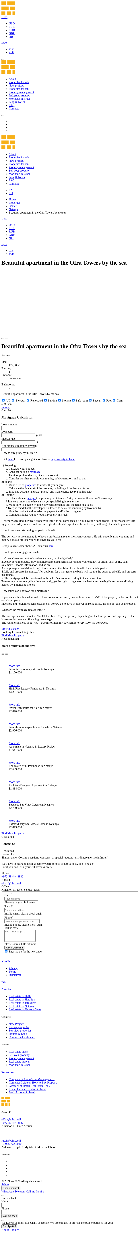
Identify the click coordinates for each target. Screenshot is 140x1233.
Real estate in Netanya (21, 1006)
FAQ (12, 105)
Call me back (10, 1216)
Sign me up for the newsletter (25, 951)
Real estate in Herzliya (22, 999)
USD (12, 23)
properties (31, 485)
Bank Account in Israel (22, 1092)
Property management (21, 92)
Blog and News (7, 1072)
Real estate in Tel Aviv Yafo (25, 1009)
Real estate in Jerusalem (22, 1002)
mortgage (35, 471)
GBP (12, 33)
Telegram (20, 1191)
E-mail (8, 906)
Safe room (82, 400)
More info (14, 665)
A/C (8, 400)
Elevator (20, 400)
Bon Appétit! (9, 1226)
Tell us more (11, 927)
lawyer (32, 498)
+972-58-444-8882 (12, 876)
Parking (52, 400)
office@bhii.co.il (11, 883)
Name (8, 895)
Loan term (7, 431)
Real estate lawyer (19, 1061)
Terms (12, 971)
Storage (66, 400)
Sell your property (19, 95)
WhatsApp (7, 1191)
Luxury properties (19, 1027)
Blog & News (17, 101)
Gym (119, 400)
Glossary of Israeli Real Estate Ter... (29, 1085)
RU (11, 193)
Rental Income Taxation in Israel (27, 1089)
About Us (5, 961)
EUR (12, 26)
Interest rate (8, 438)
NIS (11, 36)
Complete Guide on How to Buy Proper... (33, 1082)
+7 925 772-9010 (11, 1143)
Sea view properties (20, 1030)
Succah (97, 400)
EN (11, 189)
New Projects (16, 1023)
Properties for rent (19, 88)
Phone (8, 917)
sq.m (11, 49)
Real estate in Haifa (20, 996)
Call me (31, 1191)
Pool (109, 400)
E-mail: (5, 879)
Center (12, 206)
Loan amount (9, 424)
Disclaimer (15, 974)
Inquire (5, 407)
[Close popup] (2, 1195)
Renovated (36, 400)
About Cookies (10, 1229)
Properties (14, 202)
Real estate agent (18, 1051)
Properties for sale (19, 82)
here (11, 459)
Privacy (13, 968)
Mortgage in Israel (19, 98)
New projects (16, 85)
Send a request (11, 1188)
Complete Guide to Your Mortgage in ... (32, 1079)
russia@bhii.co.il (11, 1140)
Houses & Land (18, 1033)
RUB (12, 30)
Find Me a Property (12, 635)
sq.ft (11, 52)
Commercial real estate (22, 1037)
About (12, 78)
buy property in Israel (63, 459)
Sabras (5, 1184)
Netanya (13, 209)
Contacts (14, 108)
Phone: (5, 873)
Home (12, 199)
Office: (5, 886)
